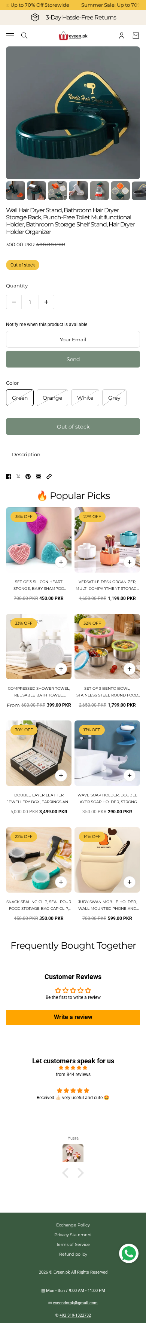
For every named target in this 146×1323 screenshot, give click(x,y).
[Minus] (14, 302)
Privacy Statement (73, 1234)
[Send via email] (38, 476)
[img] (73, 1067)
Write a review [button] (73, 1017)
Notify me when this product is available (46, 324)
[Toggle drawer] (10, 35)
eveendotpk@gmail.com (75, 1303)
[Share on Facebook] (8, 476)
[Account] (122, 35)
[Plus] (46, 302)
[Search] (24, 35)
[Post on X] (18, 476)
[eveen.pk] (73, 35)
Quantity (17, 286)
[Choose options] (130, 562)
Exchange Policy (73, 1225)
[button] (49, 476)
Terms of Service (73, 1244)
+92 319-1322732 (75, 1315)
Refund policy (73, 1254)
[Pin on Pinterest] (28, 476)
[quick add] (61, 562)
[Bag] (136, 35)
